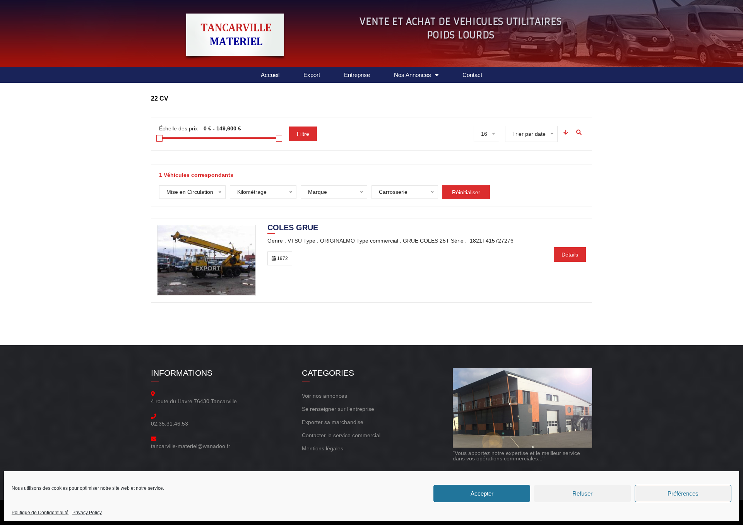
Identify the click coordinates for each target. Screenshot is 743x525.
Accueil (270, 75)
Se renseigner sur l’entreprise (338, 409)
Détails (570, 254)
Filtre (303, 134)
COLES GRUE (292, 228)
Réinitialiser (466, 192)
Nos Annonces (412, 75)
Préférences (683, 493)
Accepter (482, 493)
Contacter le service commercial (341, 435)
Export (311, 75)
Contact (472, 75)
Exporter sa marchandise (332, 422)
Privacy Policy (87, 512)
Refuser (582, 493)
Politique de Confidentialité (40, 512)
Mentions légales (322, 448)
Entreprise (357, 75)
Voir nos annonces (324, 396)
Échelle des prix (178, 128)
